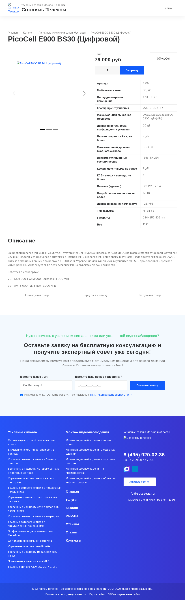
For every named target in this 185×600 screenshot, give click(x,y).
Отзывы (72, 524)
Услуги (71, 500)
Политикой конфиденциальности (111, 395)
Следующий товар (150, 295)
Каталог (28, 32)
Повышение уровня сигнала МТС (28, 561)
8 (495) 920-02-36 (144, 454)
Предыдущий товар (36, 295)
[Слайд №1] (42, 130)
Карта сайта (97, 594)
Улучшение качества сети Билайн (29, 546)
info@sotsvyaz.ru (141, 493)
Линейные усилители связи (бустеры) (62, 32)
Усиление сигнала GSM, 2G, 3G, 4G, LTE (32, 567)
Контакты (73, 540)
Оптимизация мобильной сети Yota (30, 541)
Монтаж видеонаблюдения (87, 432)
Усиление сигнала (22, 432)
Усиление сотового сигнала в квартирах (33, 516)
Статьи (71, 532)
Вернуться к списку (94, 295)
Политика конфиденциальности (66, 594)
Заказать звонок (139, 481)
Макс (127, 469)
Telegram (135, 469)
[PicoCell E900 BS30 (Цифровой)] (49, 93)
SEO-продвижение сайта (124, 594)
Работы (72, 516)
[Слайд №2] (49, 130)
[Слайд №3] (55, 130)
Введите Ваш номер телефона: (98, 376)
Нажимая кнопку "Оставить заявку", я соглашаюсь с (78, 395)
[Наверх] (13, 586)
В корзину (132, 70)
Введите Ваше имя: (34, 376)
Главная (13, 32)
